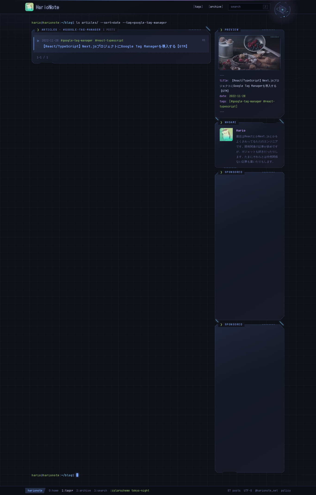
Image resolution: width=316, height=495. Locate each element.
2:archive (83, 490)
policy (286, 490)
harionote (35, 490)
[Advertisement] (250, 247)
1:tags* (67, 490)
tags (198, 7)
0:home (54, 490)
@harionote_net (266, 490)
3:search (100, 490)
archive (215, 7)
